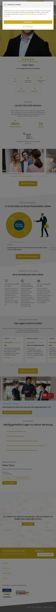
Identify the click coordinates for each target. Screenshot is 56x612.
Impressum (7, 16)
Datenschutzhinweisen (30, 14)
